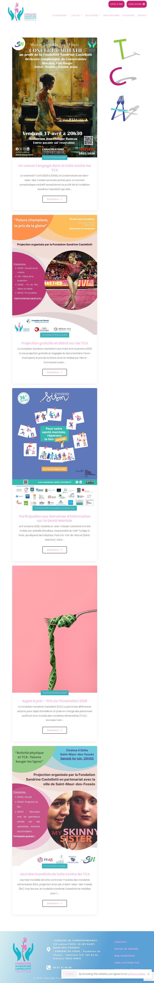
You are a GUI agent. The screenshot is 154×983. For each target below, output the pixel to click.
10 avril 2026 (49, 157)
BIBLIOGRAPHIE (124, 956)
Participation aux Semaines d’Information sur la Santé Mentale (54, 518)
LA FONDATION (59, 15)
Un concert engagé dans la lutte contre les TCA (54, 167)
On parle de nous (67, 508)
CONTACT (142, 15)
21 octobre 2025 (41, 508)
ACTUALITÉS (128, 15)
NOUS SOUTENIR (111, 15)
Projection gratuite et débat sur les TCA (54, 343)
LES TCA (76, 15)
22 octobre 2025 (49, 335)
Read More (53, 199)
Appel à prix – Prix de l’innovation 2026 (54, 701)
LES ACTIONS (91, 15)
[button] (148, 974)
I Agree (69, 973)
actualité (61, 157)
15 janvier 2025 (49, 692)
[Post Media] (54, 97)
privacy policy (136, 974)
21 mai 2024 (49, 866)
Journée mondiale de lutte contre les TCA (55, 874)
